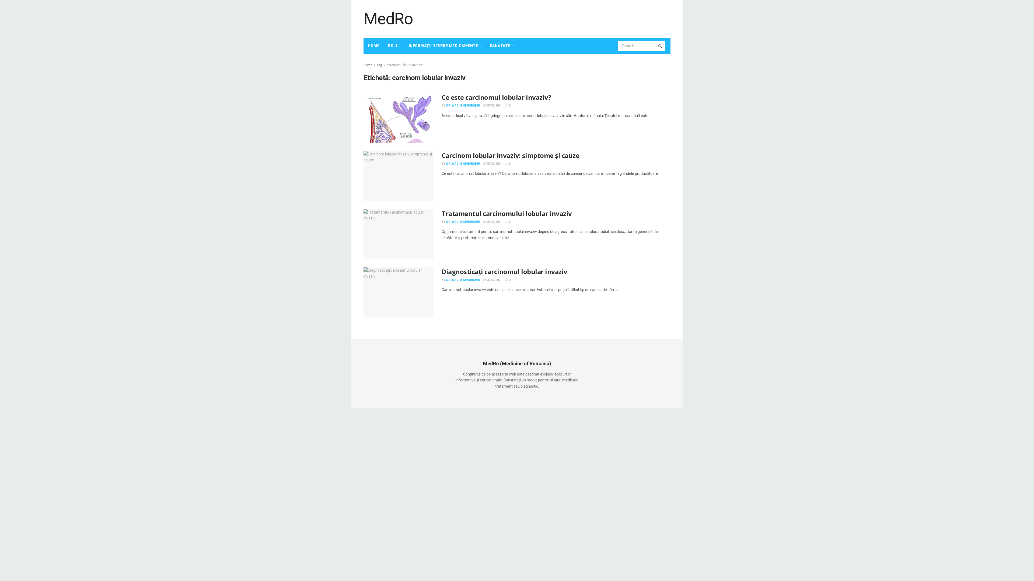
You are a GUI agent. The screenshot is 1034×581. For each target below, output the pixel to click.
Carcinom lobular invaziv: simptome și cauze (510, 155)
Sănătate (500, 46)
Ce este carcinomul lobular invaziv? (496, 97)
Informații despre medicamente (443, 46)
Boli (392, 46)
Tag (379, 65)
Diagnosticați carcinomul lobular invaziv (504, 271)
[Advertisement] (572, 18)
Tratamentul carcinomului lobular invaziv (507, 213)
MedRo (388, 19)
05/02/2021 (493, 105)
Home (373, 46)
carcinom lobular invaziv (404, 65)
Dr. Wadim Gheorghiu (463, 105)
